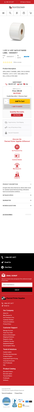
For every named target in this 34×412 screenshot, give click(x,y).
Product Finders (7, 356)
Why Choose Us (7, 315)
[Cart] (31, 13)
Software (5, 380)
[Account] (23, 13)
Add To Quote (17, 106)
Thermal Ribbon (7, 376)
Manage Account (8, 330)
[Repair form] (17, 13)
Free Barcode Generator (10, 354)
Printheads (6, 378)
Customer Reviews (8, 319)
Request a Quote (8, 339)
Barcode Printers (8, 371)
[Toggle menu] (3, 13)
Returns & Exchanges (9, 335)
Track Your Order (8, 332)
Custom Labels (7, 352)
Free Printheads (7, 363)
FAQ (4, 365)
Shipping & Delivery (8, 337)
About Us (5, 313)
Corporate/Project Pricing (10, 358)
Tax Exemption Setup (9, 345)
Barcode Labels (7, 373)
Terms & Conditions (8, 322)
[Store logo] (13, 298)
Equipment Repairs (8, 343)
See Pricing (17, 115)
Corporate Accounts (9, 360)
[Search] (10, 13)
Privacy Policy (7, 324)
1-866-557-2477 (12, 84)
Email (20, 84)
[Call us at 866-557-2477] (3, 303)
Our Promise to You (8, 317)
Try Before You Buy (8, 341)
